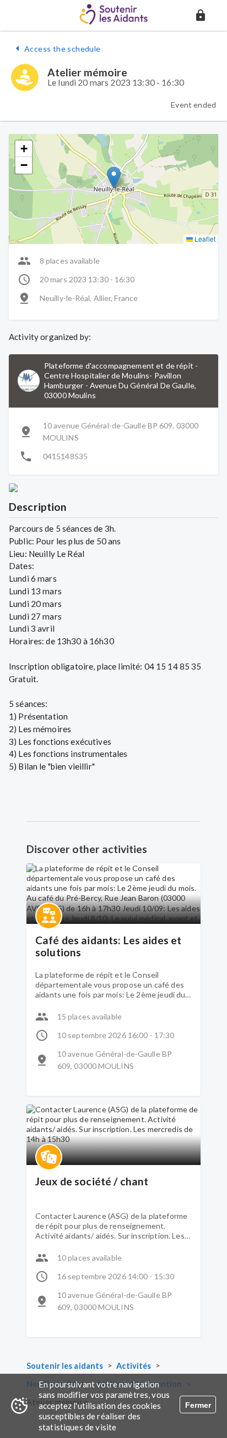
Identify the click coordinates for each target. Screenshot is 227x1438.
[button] (200, 15)
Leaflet (204, 238)
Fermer (198, 1405)
